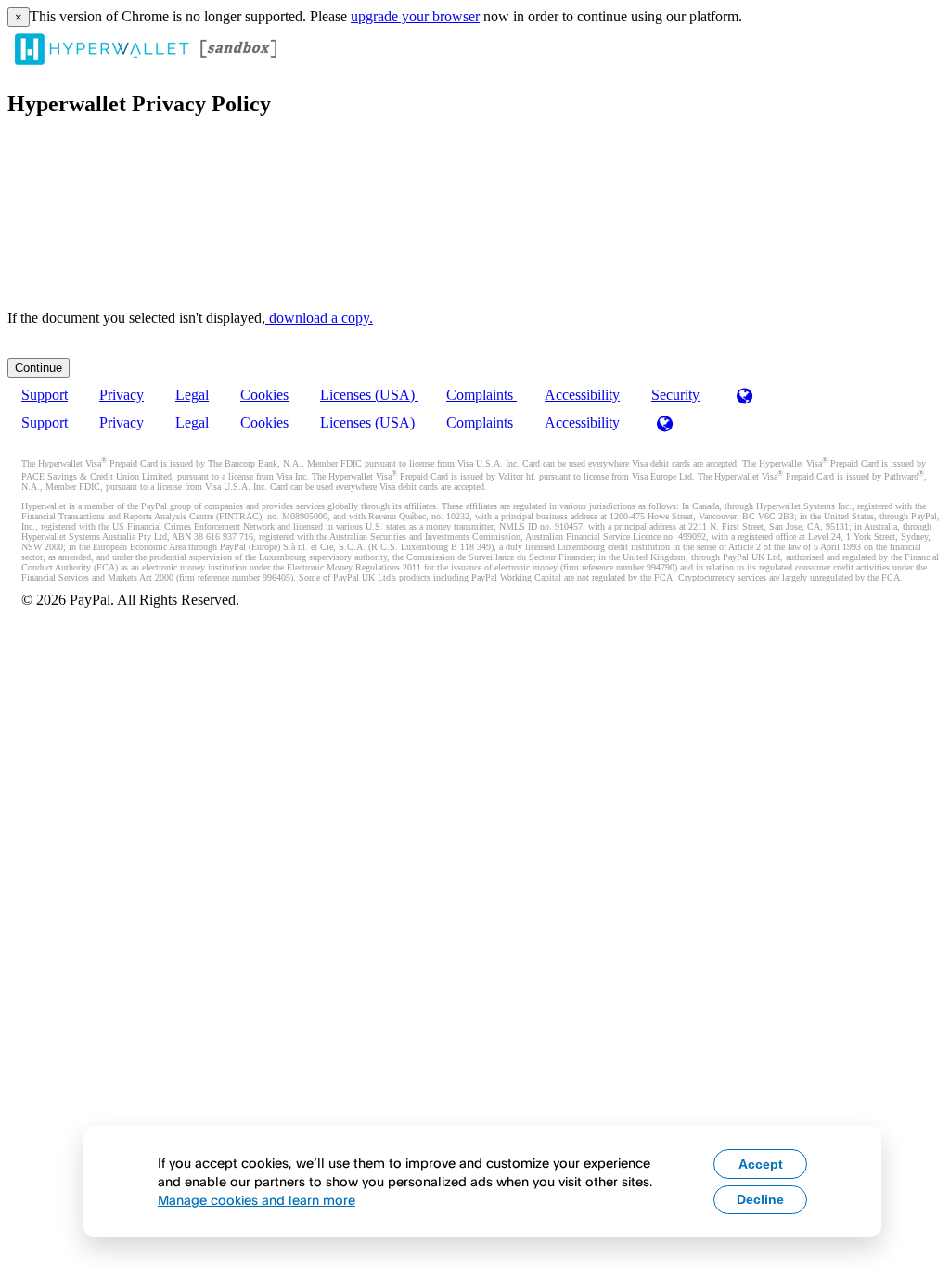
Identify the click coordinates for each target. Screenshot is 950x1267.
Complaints (481, 395)
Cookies (264, 395)
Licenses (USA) (369, 395)
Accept (760, 1164)
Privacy (121, 395)
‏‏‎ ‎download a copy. (319, 318)
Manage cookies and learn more (256, 1200)
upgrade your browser (415, 16)
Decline (760, 1199)
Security (675, 395)
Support (44, 395)
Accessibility (582, 395)
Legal (192, 395)
